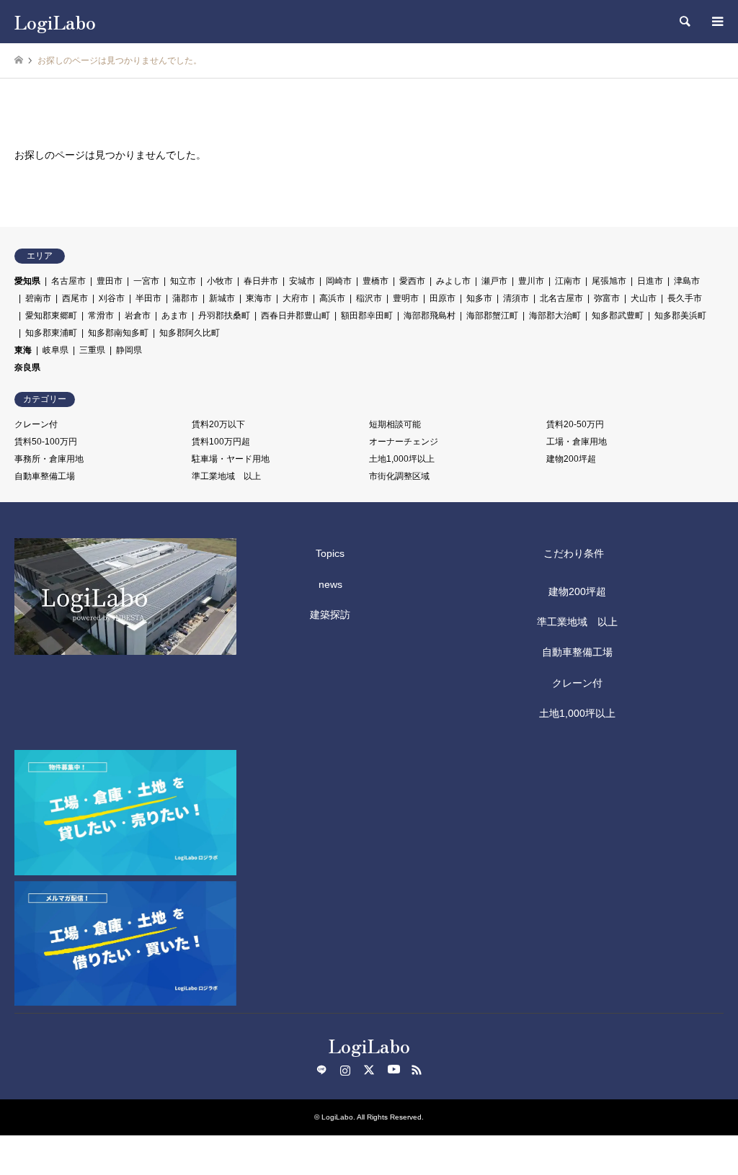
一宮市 (146, 281)
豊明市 (406, 298)
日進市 (650, 281)
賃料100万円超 (221, 442)
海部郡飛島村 (429, 315)
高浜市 (332, 298)
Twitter (369, 1070)
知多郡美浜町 (680, 315)
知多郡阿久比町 (189, 333)
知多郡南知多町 (118, 333)
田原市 (442, 298)
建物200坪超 (571, 459)
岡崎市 (339, 281)
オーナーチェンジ (403, 442)
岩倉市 (138, 315)
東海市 (259, 298)
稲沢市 (369, 298)
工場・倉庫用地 (576, 442)
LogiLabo (369, 1045)
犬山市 (644, 298)
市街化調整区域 (399, 476)
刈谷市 (112, 298)
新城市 (222, 298)
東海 (23, 350)
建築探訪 (330, 614)
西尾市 (75, 298)
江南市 (568, 281)
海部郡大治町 (555, 315)
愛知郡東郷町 (51, 315)
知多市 (479, 298)
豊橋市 (375, 281)
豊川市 (531, 281)
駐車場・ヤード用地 (231, 459)
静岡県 (129, 350)
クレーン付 (36, 424)
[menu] (716, 21)
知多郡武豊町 (618, 315)
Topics (330, 553)
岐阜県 (55, 350)
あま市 (174, 315)
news (330, 584)
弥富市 (607, 298)
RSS (417, 1070)
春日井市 (261, 281)
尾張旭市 (609, 281)
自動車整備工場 (44, 476)
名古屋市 (68, 281)
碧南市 (38, 298)
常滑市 (101, 315)
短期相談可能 (395, 424)
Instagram (345, 1070)
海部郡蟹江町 (492, 315)
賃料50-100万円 (45, 442)
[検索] (684, 21)
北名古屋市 (561, 298)
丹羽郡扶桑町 (224, 315)
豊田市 (110, 281)
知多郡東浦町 (51, 333)
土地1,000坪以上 (402, 459)
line (321, 1070)
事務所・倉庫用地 (49, 459)
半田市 (148, 298)
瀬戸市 (494, 281)
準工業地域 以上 (226, 476)
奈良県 (27, 367)
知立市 (183, 281)
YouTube (393, 1070)
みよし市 (453, 281)
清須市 (516, 298)
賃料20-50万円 (575, 424)
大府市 (295, 298)
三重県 (92, 350)
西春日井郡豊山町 (295, 315)
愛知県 (27, 281)
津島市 (687, 281)
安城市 (302, 281)
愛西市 (412, 281)
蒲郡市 (185, 298)
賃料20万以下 (218, 424)
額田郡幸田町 (367, 315)
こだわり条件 (573, 553)
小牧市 (220, 281)
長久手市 (684, 298)
